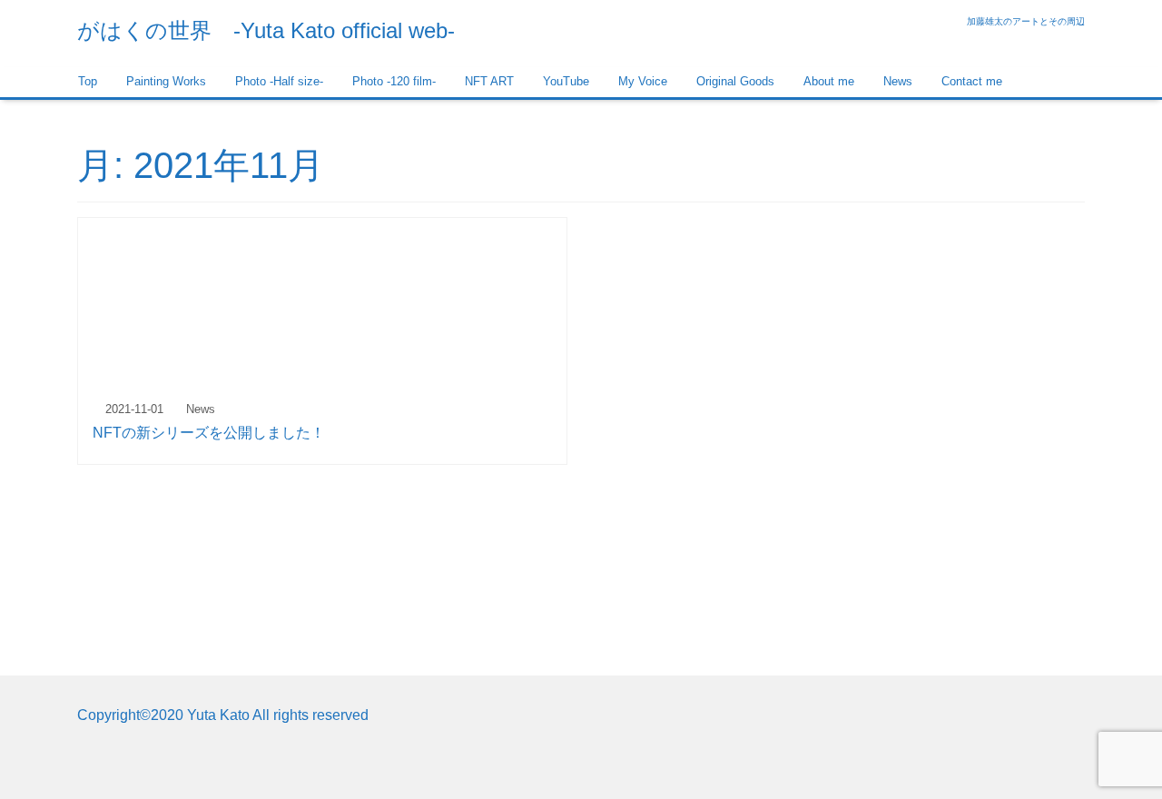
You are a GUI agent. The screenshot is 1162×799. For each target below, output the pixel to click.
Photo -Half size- (279, 81)
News (897, 81)
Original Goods (735, 81)
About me (828, 81)
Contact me (971, 81)
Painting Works (166, 81)
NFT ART (489, 81)
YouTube (566, 81)
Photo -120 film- (394, 81)
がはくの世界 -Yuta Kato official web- (266, 30)
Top (87, 81)
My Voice (642, 81)
